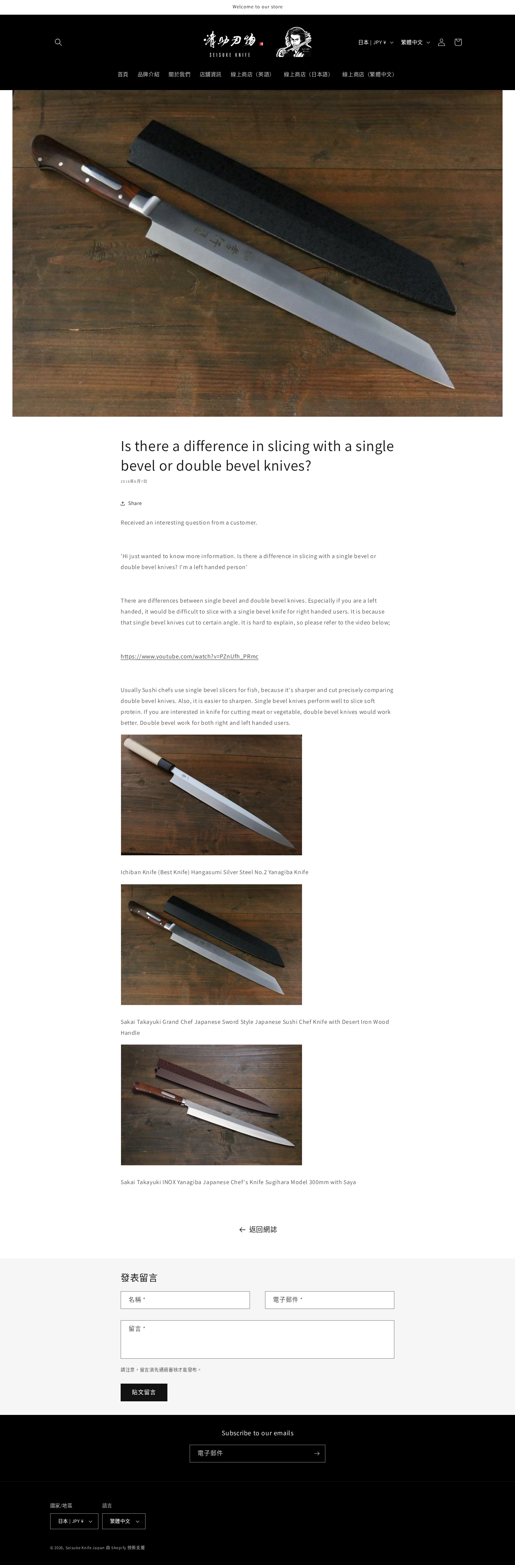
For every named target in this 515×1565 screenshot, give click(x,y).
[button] (58, 42)
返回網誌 (263, 1229)
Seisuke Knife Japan (85, 1547)
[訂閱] (316, 1453)
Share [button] (135, 503)
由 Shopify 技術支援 (125, 1547)
